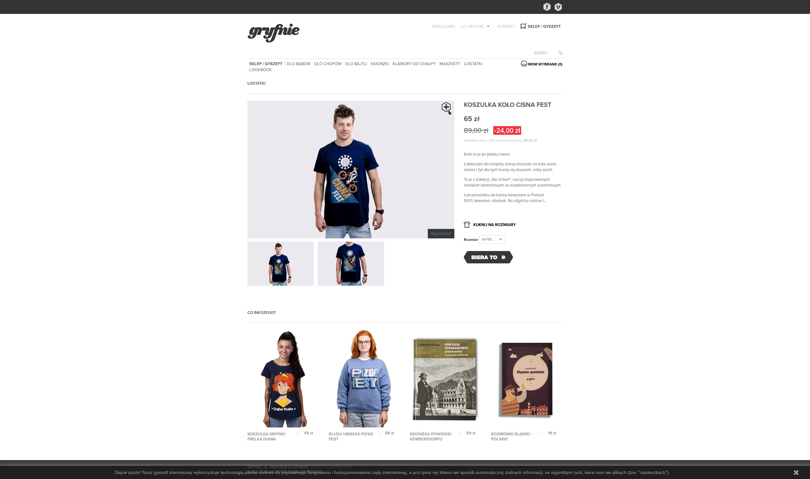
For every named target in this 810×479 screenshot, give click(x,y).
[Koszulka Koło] (280, 264)
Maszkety (449, 63)
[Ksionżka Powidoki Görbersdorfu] (446, 378)
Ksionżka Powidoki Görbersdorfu (431, 437)
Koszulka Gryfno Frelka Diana (266, 437)
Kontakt (506, 26)
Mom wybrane (545, 64)
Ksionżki (380, 63)
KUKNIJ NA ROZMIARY (494, 224)
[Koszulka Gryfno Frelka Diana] (283, 378)
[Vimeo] (558, 7)
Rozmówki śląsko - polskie (511, 437)
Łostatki (473, 63)
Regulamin (443, 26)
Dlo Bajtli (356, 63)
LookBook (260, 69)
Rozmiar (471, 239)
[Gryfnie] (296, 33)
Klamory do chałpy (414, 63)
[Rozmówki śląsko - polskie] (527, 378)
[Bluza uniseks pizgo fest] (365, 378)
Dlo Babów (298, 63)
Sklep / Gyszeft (544, 26)
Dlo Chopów (327, 63)
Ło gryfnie (472, 26)
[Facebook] (547, 7)
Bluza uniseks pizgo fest (351, 437)
